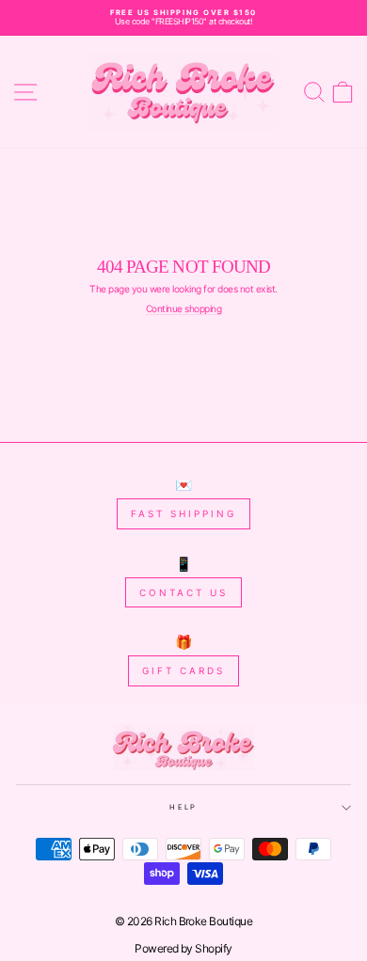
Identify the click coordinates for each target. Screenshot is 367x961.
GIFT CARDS (183, 670)
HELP (183, 807)
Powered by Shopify (183, 948)
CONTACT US (183, 592)
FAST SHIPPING (183, 513)
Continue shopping (183, 309)
